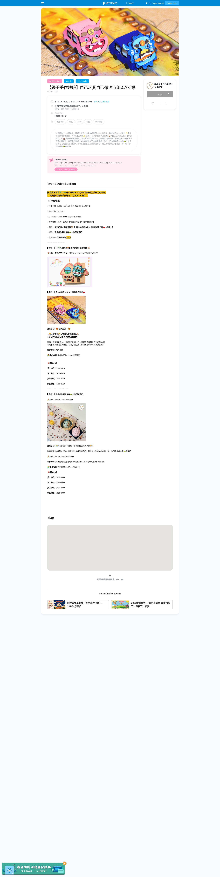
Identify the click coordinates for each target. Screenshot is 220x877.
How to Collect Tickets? (66, 169)
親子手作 (60, 121)
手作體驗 (98, 121)
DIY (79, 121)
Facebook (59, 115)
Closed (159, 94)
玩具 (71, 121)
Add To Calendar (101, 101)
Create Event (172, 3)
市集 (88, 121)
